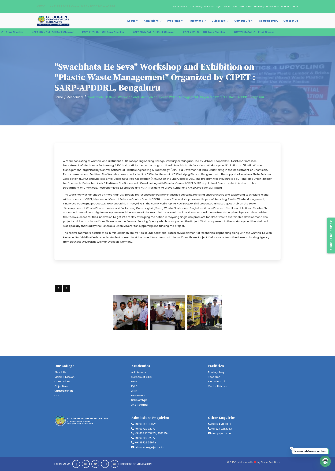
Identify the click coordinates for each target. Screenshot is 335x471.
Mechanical (75, 97)
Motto (58, 395)
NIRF (242, 6)
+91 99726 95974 (145, 442)
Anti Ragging (139, 404)
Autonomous (180, 6)
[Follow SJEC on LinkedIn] (114, 464)
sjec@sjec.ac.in (221, 433)
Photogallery (216, 372)
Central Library (268, 21)
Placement (196, 21)
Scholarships (139, 400)
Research (214, 377)
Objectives (61, 386)
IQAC (219, 6)
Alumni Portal (216, 381)
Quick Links (218, 21)
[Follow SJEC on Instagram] (86, 464)
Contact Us (290, 21)
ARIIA (249, 6)
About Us (60, 372)
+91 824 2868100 (221, 424)
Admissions (151, 21)
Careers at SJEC (141, 377)
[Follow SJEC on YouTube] (105, 464)
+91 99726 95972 (145, 424)
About (131, 21)
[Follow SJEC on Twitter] (95, 464)
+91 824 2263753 (221, 429)
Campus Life (242, 21)
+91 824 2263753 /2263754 (151, 433)
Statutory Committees (266, 6)
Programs (173, 21)
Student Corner (289, 6)
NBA (235, 6)
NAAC (227, 6)
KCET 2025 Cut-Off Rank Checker (35, 32)
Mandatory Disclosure (202, 6)
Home (58, 97)
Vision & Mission (64, 377)
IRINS (134, 381)
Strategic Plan (63, 391)
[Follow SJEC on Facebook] (76, 464)
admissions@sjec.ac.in (148, 447)
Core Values (62, 381)
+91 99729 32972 (144, 429)
